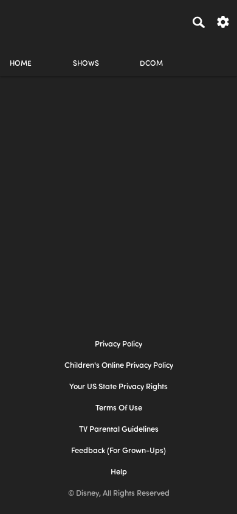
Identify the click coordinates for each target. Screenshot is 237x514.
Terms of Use (118, 408)
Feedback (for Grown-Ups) (118, 451)
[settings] (223, 21)
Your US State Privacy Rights (118, 387)
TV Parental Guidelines (119, 430)
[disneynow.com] (31, 20)
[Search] (199, 22)
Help (119, 472)
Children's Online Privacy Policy (118, 366)
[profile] (216, 53)
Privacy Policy (118, 344)
